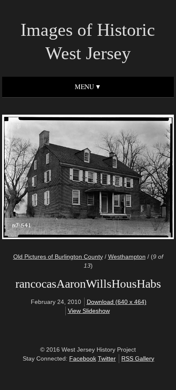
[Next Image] (127, 178)
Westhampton (127, 256)
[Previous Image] (49, 178)
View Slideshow (89, 310)
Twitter (107, 358)
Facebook (82, 358)
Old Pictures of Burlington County (58, 256)
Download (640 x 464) (117, 301)
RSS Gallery (137, 358)
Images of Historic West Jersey (88, 41)
